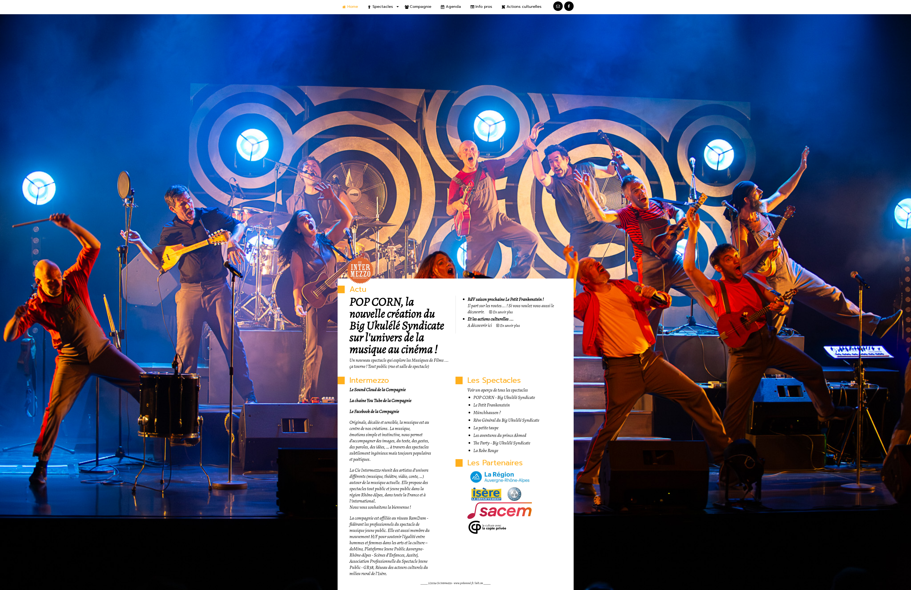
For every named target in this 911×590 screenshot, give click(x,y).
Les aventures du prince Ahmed (499, 435)
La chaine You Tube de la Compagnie (380, 400)
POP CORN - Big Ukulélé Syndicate (504, 397)
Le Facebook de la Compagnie (374, 411)
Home (352, 6)
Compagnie (420, 6)
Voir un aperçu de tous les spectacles (497, 390)
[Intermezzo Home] (360, 270)
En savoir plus (502, 312)
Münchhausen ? (487, 412)
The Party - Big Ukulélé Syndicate (501, 443)
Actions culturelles (524, 6)
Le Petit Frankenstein (491, 405)
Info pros (483, 6)
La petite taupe (485, 428)
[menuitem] (350, 6)
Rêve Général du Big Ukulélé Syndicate (506, 420)
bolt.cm (479, 583)
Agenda (453, 6)
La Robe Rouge (485, 450)
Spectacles (382, 6)
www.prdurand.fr (463, 583)
